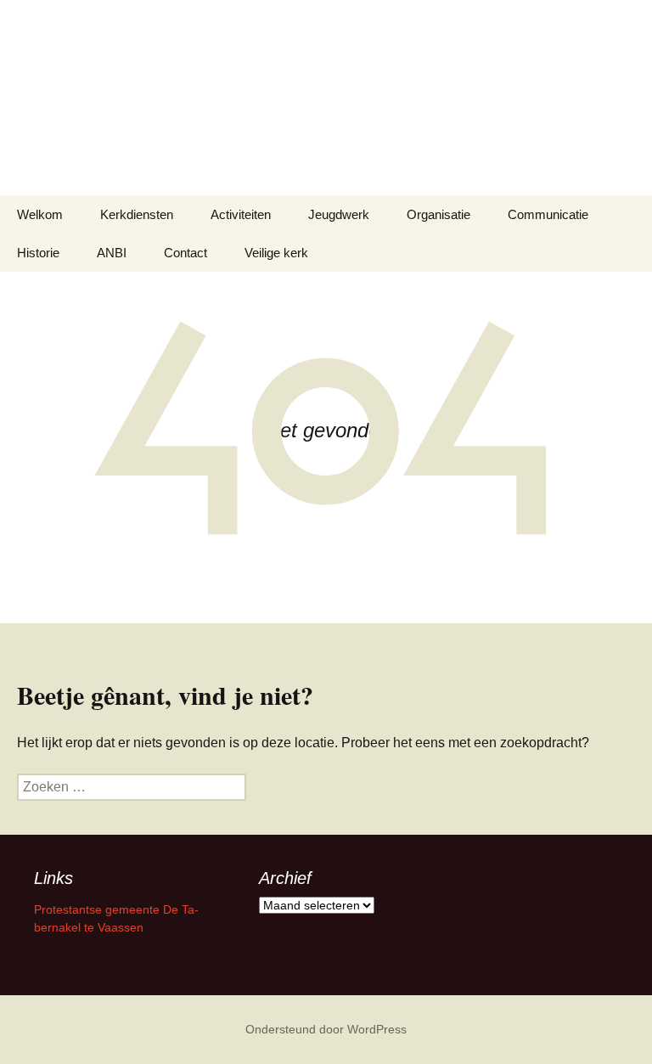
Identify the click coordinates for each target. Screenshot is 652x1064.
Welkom (40, 214)
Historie (38, 252)
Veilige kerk (276, 252)
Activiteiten (241, 214)
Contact (185, 252)
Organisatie (438, 214)
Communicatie (548, 214)
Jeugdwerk (338, 214)
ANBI (111, 252)
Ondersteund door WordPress (326, 1029)
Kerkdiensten (136, 214)
